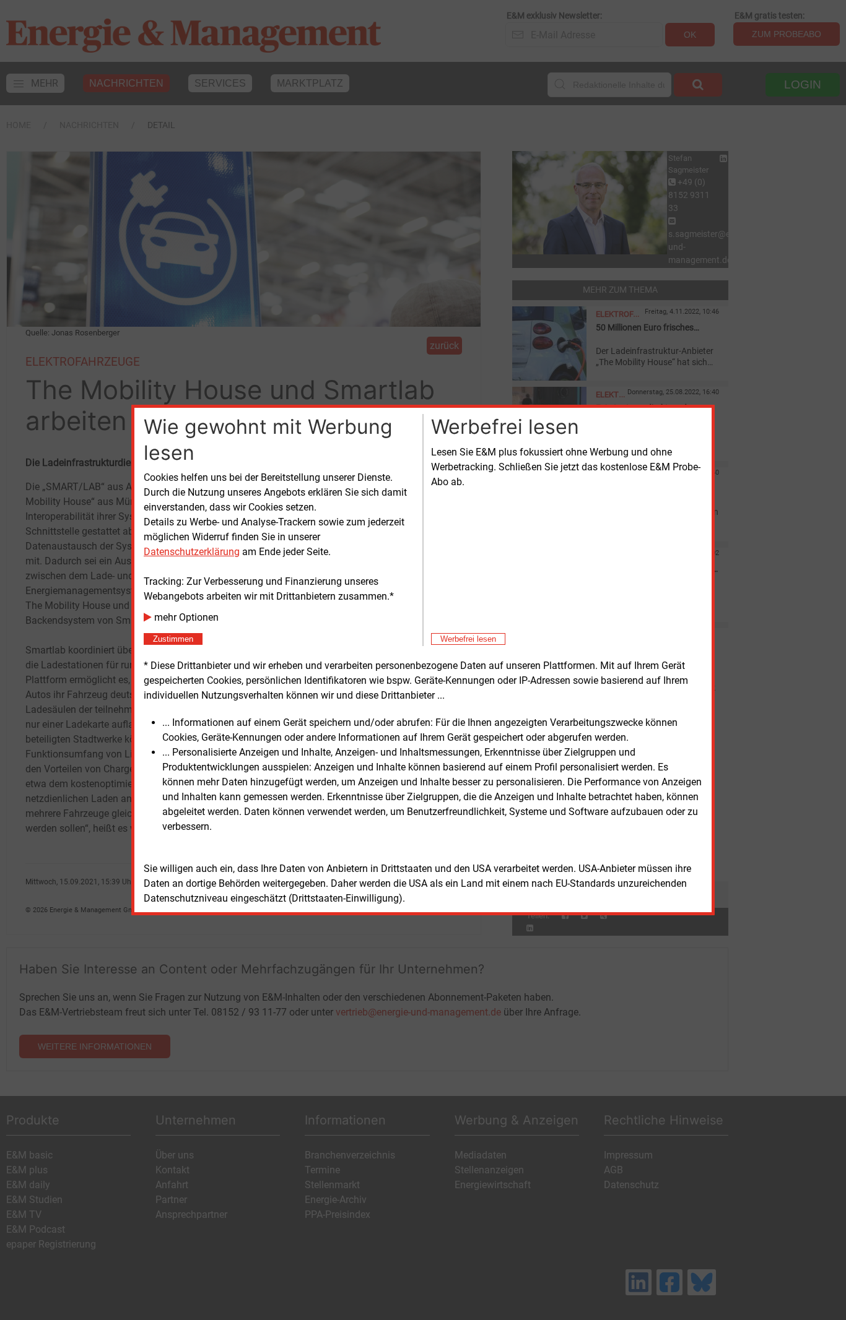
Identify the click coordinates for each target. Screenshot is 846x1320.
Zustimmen (173, 639)
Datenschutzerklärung (192, 552)
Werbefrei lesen (468, 639)
